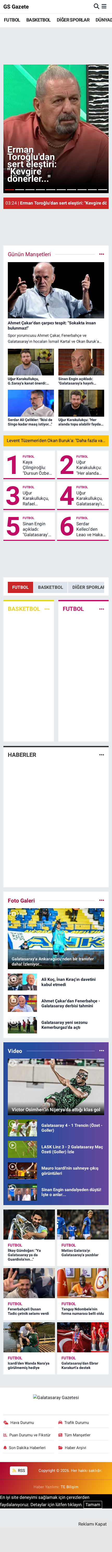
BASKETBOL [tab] (50, 587)
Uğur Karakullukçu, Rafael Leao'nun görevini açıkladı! (36, 498)
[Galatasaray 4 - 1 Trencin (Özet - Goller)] (22, 1127)
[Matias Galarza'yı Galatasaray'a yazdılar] (83, 1225)
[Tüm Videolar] (101, 1050)
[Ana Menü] (104, 6)
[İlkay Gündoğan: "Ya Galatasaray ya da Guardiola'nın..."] (29, 1225)
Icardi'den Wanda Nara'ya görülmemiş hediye (28, 1365)
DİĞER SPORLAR (73, 20)
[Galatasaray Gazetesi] (56, 1397)
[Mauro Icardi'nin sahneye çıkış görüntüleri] (22, 1170)
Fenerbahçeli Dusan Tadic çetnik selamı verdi (28, 1311)
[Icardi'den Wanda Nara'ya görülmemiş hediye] (29, 1337)
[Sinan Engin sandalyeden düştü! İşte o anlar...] (22, 1191)
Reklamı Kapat (92, 1524)
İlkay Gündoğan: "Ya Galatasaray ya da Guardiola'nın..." (24, 1254)
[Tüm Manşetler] (101, 254)
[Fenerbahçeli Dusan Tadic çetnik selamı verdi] (29, 1283)
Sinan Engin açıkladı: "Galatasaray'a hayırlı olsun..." (37, 529)
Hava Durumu (22, 1422)
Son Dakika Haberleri (27, 1447)
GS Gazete (16, 6)
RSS (21, 1470)
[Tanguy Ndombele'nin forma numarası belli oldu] (83, 1283)
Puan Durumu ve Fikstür (30, 1435)
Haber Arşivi (75, 1447)
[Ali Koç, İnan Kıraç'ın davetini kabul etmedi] (22, 981)
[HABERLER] (101, 754)
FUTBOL (12, 20)
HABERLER (22, 755)
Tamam (92, 1504)
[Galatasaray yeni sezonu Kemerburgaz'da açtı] (22, 1024)
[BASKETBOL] (47, 609)
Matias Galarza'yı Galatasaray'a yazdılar (79, 1252)
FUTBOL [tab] (20, 587)
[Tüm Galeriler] (101, 900)
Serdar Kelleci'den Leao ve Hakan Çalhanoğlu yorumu (90, 529)
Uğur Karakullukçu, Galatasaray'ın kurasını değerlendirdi (90, 498)
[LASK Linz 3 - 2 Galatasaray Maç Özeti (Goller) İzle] (22, 1148)
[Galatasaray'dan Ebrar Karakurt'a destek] (83, 1337)
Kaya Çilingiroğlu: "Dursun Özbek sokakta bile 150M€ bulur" (37, 467)
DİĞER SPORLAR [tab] (89, 587)
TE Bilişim (69, 1487)
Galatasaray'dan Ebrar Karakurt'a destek (79, 1365)
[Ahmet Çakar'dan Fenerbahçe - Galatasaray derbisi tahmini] (22, 1003)
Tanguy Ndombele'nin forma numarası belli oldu (82, 1311)
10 (102, 189)
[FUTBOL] (101, 609)
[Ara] (96, 6)
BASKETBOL (38, 20)
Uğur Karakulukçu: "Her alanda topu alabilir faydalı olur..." (89, 467)
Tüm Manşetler (77, 1435)
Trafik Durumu (76, 1422)
